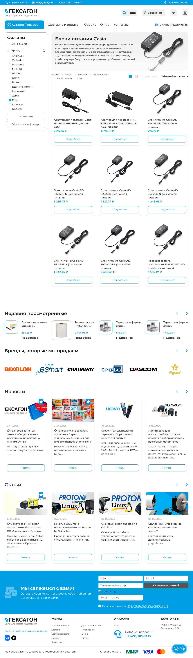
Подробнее (73, 139)
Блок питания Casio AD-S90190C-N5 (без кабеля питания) (116, 264)
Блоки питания (64, 78)
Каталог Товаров (60, 625)
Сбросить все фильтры (26, 124)
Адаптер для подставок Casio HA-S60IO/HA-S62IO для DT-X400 (72, 123)
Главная (55, 74)
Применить (26, 116)
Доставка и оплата (63, 24)
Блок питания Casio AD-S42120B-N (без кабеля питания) (163, 194)
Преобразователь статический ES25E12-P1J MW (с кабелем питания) (166, 264)
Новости (15, 391)
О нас (104, 24)
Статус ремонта (60, 633)
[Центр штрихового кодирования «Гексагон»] (21, 13)
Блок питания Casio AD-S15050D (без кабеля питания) (116, 194)
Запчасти (82, 74)
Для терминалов (100, 74)
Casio (80, 78)
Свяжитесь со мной (166, 585)
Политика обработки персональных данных (26, 631)
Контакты (121, 24)
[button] (177, 313)
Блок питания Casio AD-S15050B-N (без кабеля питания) (69, 194)
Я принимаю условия (135, 605)
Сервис (90, 24)
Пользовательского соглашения (147, 605)
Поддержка (88, 629)
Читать (26, 467)
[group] (26, 330)
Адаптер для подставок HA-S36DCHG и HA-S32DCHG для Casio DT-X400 (119, 123)
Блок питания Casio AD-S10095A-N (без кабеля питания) (163, 123)
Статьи (13, 484)
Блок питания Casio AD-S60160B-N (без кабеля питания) (69, 264)
